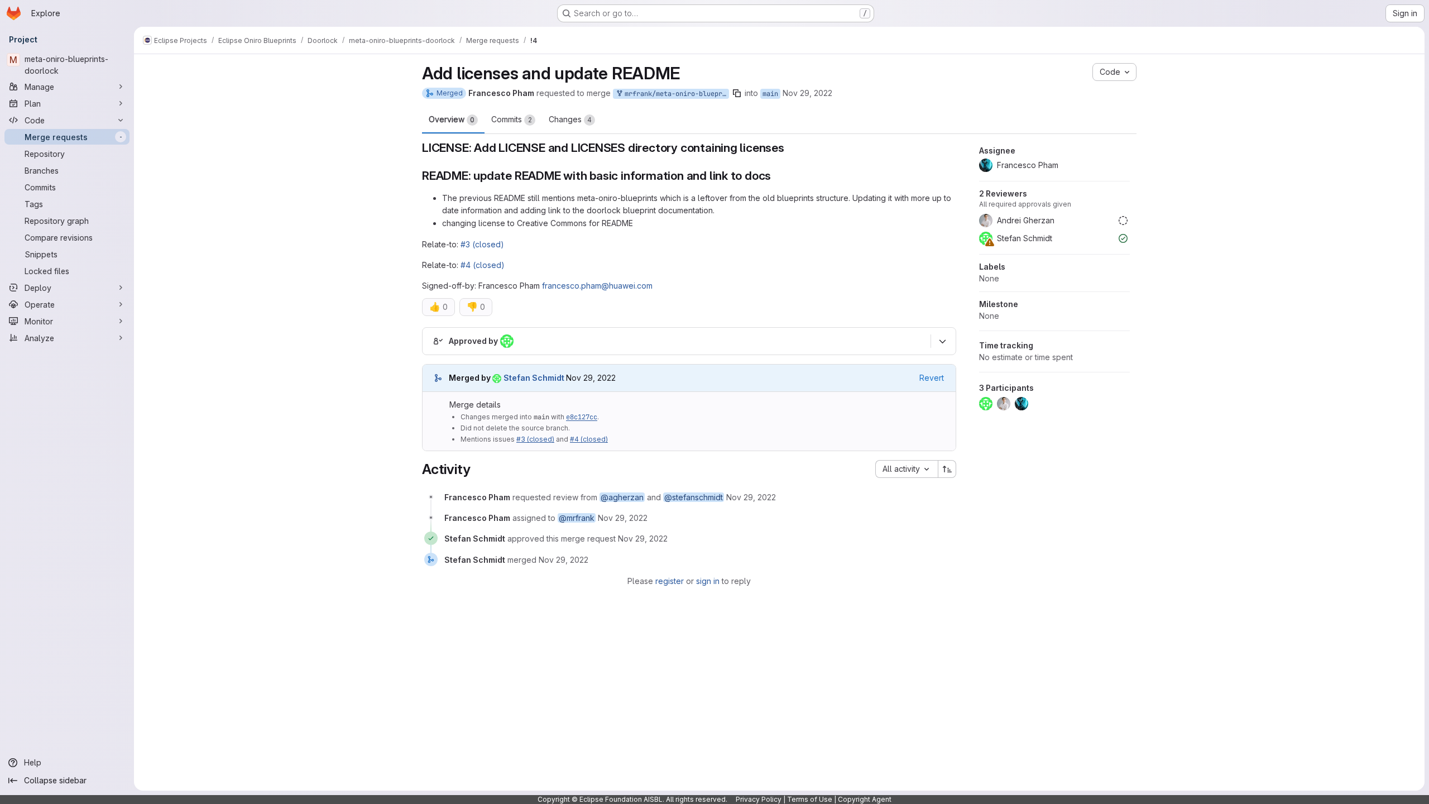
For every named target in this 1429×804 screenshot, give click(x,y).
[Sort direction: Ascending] (947, 469)
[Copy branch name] (737, 93)
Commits (511, 119)
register (669, 581)
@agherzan (622, 497)
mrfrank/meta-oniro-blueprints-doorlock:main (675, 93)
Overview (451, 119)
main (770, 93)
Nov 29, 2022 (807, 93)
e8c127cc (581, 417)
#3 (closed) (482, 244)
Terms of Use (809, 799)
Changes (570, 119)
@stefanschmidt (693, 497)
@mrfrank (576, 518)
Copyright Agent (864, 799)
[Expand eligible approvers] (942, 341)
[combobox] (906, 469)
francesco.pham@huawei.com (597, 285)
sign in (708, 581)
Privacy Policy (758, 799)
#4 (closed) (483, 265)
